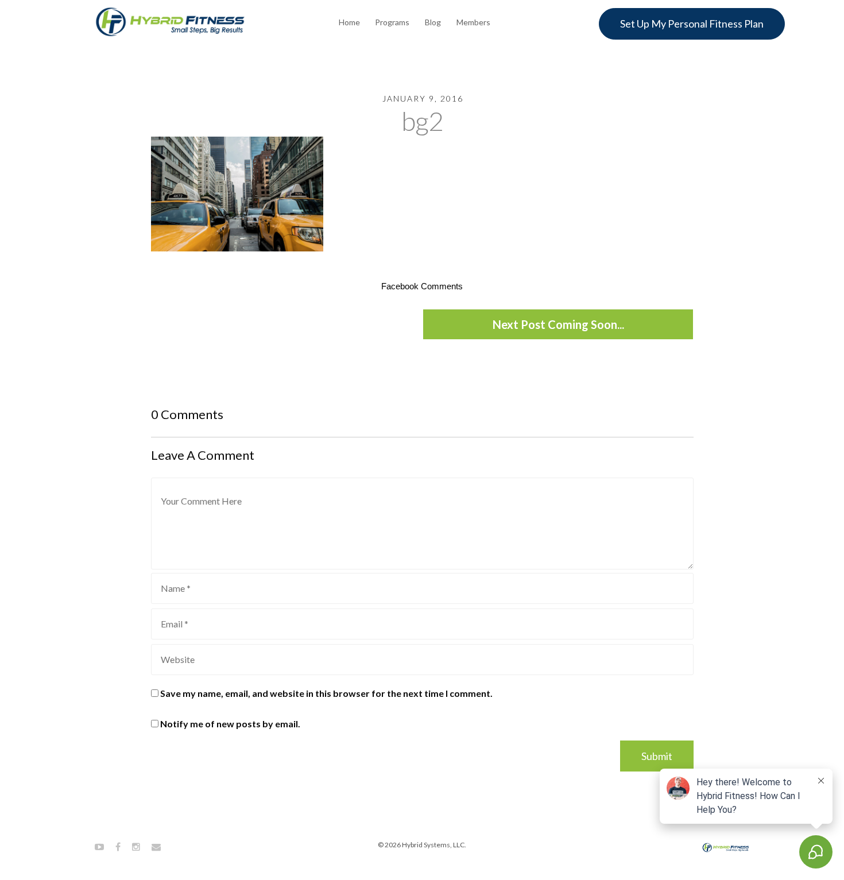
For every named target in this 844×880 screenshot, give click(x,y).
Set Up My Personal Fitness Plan (692, 23)
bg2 (422, 121)
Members (473, 22)
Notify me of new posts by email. (230, 723)
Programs (392, 22)
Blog (433, 22)
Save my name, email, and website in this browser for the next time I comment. (326, 693)
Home (349, 22)
